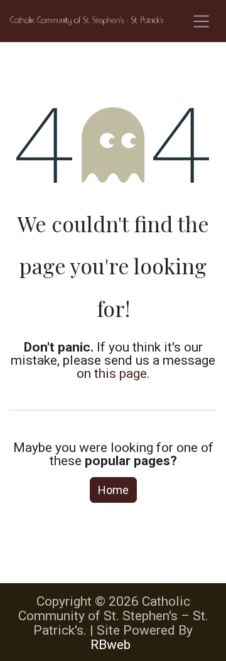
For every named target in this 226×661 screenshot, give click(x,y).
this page (120, 373)
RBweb (110, 644)
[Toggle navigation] (201, 21)
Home (113, 490)
